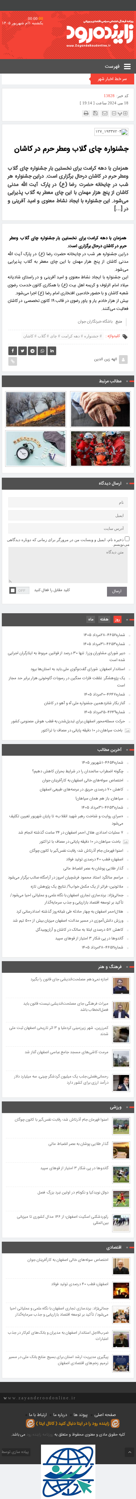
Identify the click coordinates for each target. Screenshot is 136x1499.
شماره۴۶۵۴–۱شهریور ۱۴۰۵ (102, 763)
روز (117, 619)
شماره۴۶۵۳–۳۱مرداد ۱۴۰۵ (104, 644)
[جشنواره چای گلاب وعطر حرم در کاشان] (111, 131)
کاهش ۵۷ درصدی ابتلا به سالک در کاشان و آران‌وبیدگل (79, 930)
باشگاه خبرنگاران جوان (95, 322)
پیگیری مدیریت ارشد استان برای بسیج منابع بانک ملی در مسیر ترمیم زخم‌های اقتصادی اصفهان (58, 1360)
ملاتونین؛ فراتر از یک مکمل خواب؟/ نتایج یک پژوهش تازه (35, 430)
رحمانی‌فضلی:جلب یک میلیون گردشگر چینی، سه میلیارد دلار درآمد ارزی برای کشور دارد (61, 1080)
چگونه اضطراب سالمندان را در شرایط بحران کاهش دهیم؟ (100, 394)
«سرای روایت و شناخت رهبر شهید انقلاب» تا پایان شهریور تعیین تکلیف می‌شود (66, 820)
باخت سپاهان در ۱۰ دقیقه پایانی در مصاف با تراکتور (81, 730)
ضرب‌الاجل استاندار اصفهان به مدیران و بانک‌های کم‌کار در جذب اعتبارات (58, 1336)
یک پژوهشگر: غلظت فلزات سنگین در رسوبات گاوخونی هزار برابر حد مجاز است (67, 682)
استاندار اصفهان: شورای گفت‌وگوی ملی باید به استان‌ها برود (77, 669)
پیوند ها (81, 1415)
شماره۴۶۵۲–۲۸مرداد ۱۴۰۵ (104, 635)
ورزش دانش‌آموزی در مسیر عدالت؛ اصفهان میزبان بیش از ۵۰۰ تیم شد (68, 921)
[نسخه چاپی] (86, 113)
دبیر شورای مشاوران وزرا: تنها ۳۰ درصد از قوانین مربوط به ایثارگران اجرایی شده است (66, 657)
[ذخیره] (95, 113)
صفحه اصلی (105, 1415)
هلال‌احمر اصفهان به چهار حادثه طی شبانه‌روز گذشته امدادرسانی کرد (69, 912)
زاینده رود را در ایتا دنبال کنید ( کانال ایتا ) (73, 1423)
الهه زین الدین (105, 359)
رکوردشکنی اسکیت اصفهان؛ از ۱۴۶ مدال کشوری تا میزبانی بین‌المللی (62, 1220)
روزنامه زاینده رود (39, 1435)
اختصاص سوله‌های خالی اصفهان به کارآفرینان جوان (82, 780)
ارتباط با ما (38, 1415)
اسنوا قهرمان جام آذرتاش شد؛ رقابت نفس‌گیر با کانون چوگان (76, 851)
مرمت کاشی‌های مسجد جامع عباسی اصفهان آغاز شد (66, 1053)
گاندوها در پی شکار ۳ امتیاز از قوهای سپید (89, 938)
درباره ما (60, 1415)
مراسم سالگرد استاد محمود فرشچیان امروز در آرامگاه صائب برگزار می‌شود (65, 878)
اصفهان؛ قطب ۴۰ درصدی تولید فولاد (94, 859)
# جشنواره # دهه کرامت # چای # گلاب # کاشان (62, 336)
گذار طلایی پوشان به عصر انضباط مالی (93, 868)
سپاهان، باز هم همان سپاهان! (99, 799)
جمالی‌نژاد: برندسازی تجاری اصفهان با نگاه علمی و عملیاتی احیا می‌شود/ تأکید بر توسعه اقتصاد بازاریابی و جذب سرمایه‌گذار (66, 899)
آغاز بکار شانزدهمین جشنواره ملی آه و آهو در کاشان (84, 703)
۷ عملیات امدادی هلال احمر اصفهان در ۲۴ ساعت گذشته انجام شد (100, 430)
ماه (90, 619)
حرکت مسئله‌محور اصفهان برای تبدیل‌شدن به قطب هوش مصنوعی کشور (68, 721)
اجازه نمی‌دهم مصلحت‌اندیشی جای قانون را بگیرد (69, 980)
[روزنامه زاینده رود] (100, 34)
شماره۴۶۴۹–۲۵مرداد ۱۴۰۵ (104, 712)
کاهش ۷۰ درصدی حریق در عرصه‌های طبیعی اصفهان (35, 394)
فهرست (113, 66)
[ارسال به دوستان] (104, 113)
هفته (104, 619)
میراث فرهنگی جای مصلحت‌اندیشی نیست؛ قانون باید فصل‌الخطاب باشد (65, 1007)
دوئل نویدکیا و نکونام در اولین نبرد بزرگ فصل (73, 1193)
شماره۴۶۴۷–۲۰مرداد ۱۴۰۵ (104, 695)
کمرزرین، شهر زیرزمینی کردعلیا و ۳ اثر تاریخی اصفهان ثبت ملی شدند (58, 1031)
